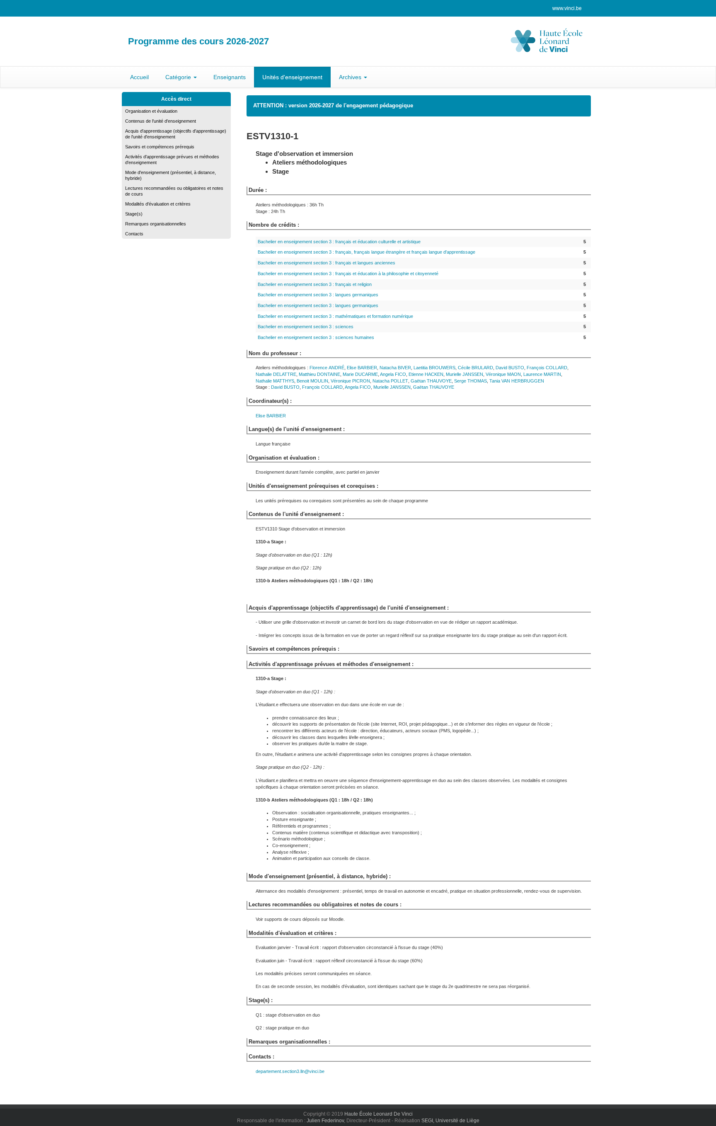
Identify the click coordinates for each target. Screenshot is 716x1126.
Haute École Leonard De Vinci (378, 1114)
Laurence (542, 374)
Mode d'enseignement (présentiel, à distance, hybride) (170, 175)
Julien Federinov (325, 1121)
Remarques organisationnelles (155, 223)
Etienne (426, 374)
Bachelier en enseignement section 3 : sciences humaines (316, 337)
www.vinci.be (567, 8)
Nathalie (276, 374)
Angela (393, 374)
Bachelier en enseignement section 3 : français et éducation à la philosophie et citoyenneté (348, 273)
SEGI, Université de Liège (450, 1121)
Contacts (134, 233)
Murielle (464, 374)
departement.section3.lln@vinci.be (290, 1071)
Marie (360, 374)
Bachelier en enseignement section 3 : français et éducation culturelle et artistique (339, 241)
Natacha (395, 367)
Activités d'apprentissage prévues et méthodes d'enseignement (172, 159)
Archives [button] (351, 77)
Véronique (503, 374)
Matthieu (319, 374)
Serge (470, 380)
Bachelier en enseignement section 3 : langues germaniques (318, 294)
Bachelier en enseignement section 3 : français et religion (315, 284)
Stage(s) (134, 213)
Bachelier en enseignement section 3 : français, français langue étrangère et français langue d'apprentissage (366, 251)
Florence (327, 367)
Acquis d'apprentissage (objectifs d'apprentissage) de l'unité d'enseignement (175, 133)
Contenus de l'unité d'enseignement (160, 121)
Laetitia (434, 367)
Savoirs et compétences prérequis (159, 146)
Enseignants (229, 77)
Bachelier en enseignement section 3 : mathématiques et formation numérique (335, 316)
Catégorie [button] (179, 77)
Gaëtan (431, 380)
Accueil (139, 77)
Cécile (475, 367)
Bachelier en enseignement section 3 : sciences (305, 326)
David (510, 367)
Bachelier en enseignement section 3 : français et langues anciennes (326, 262)
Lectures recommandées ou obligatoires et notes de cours (174, 191)
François (547, 367)
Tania (516, 380)
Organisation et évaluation (151, 111)
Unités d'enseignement (292, 77)
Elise (362, 367)
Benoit (312, 380)
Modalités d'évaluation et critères (158, 203)
